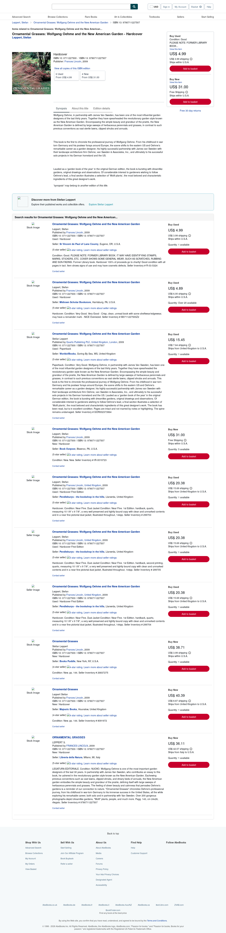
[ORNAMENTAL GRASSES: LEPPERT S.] (33, 737)
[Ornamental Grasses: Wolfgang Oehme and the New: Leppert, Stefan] (33, 224)
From (64, 75)
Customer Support (139, 853)
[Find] (134, 6)
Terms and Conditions (157, 920)
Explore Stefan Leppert (101, 204)
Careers (99, 858)
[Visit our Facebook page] (168, 847)
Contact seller (58, 271)
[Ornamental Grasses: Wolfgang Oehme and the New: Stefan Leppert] (33, 333)
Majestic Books (68, 709)
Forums (99, 863)
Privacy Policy (102, 869)
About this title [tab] (80, 108)
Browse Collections (58, 16)
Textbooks (154, 16)
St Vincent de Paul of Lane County (79, 244)
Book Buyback (67, 858)
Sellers (180, 16)
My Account (180, 6)
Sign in (166, 6)
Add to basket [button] (190, 68)
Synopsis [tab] (61, 108)
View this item (176, 49)
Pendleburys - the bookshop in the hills (82, 496)
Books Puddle (67, 661)
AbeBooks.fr (86, 904)
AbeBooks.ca (144, 904)
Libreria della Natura (71, 757)
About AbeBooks (103, 847)
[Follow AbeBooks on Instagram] (168, 858)
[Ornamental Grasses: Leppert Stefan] (33, 689)
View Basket (30, 869)
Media (98, 853)
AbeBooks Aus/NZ (123, 904)
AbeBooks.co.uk (50, 904)
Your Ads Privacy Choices (107, 874)
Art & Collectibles (123, 16)
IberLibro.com (162, 904)
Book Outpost (67, 448)
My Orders (30, 863)
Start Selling (207, 16)
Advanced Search (21, 16)
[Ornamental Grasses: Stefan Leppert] (33, 641)
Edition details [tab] (101, 108)
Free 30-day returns (190, 110)
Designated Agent (104, 879)
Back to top (113, 833)
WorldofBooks (68, 353)
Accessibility (101, 884)
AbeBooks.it (103, 904)
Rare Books (91, 16)
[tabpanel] (108, 150)
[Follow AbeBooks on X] (168, 853)
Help (209, 6)
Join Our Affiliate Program (72, 853)
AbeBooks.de (69, 904)
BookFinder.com (113, 911)
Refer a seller (67, 863)
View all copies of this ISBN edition (72, 68)
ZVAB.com (179, 904)
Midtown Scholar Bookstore (75, 302)
